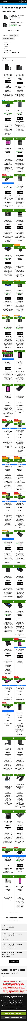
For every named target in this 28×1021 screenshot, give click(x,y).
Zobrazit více (14, 961)
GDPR (4, 986)
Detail (8, 156)
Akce (6, 44)
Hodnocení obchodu (14, 918)
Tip (5, 48)
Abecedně (12, 38)
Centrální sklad (8, 50)
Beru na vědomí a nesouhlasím (13, 1017)
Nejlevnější (12, 35)
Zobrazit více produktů (13, 30)
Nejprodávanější (6, 38)
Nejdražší (17, 35)
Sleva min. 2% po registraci (11, 52)
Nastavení (13, 1009)
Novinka (6, 46)
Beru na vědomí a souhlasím (13, 1013)
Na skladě (7, 43)
